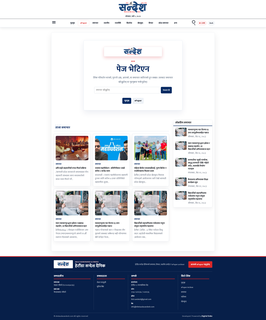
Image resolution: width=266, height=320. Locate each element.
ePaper (83, 23)
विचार (151, 23)
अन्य (175, 23)
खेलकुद (140, 23)
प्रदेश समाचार (163, 23)
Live (203, 23)
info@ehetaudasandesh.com (142, 306)
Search (193, 23)
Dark (211, 23)
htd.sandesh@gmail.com (141, 299)
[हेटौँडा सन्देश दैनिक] (133, 7)
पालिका (183, 296)
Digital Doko (207, 316)
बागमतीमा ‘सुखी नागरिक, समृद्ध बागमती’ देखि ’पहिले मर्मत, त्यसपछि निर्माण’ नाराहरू (198, 164)
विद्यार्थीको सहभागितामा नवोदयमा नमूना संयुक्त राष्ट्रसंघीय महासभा (149, 224)
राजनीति (118, 23)
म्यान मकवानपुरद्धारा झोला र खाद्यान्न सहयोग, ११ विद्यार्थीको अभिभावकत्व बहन (71, 224)
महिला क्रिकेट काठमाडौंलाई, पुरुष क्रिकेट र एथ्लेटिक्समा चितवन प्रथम (150, 169)
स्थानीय (106, 23)
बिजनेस (129, 23)
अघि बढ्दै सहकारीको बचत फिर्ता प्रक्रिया (71, 168)
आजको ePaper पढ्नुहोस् (200, 264)
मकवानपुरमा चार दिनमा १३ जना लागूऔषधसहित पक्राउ (107, 224)
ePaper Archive (187, 287)
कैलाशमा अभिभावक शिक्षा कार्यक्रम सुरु (198, 181)
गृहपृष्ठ (72, 23)
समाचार (95, 23)
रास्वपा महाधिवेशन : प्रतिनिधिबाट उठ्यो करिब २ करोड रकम (110, 169)
